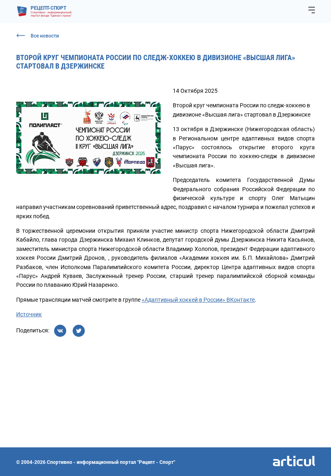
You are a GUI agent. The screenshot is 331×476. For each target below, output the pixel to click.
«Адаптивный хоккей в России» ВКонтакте (198, 299)
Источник (29, 314)
